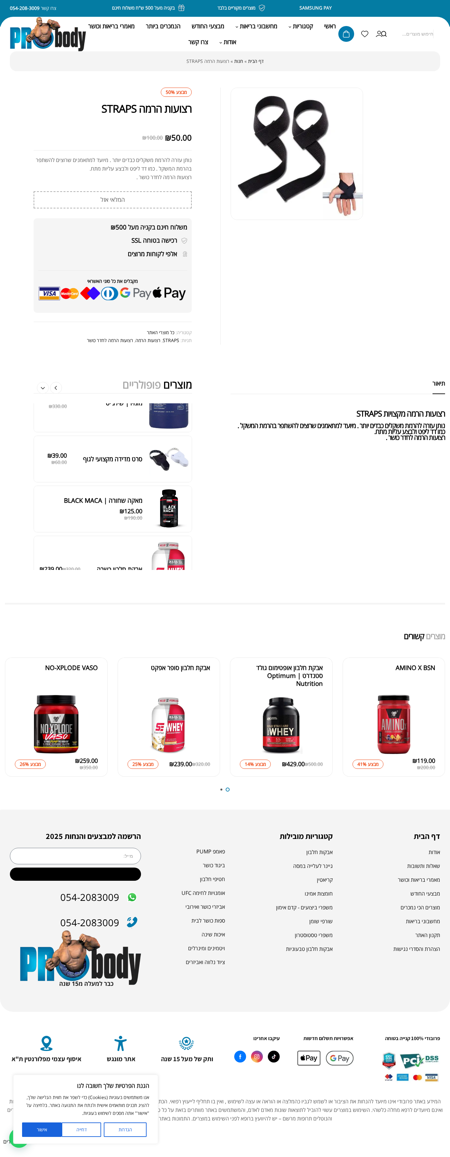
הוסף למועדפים (359, 714)
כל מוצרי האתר (160, 332)
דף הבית (256, 61)
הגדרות (125, 1129)
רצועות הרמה (147, 340)
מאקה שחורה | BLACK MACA (103, 417)
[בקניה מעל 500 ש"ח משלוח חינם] (190, 8)
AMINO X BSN (415, 680)
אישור (42, 1129)
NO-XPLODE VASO (71, 680)
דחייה (81, 1129)
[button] (43, 388)
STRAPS (171, 340)
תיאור (439, 383)
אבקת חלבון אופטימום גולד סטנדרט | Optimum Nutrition (289, 688)
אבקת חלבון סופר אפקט (180, 680)
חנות (238, 61)
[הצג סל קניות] (346, 34)
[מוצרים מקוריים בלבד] (271, 8)
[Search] (383, 34)
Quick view (359, 729)
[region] (85, 1109)
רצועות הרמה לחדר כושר (110, 340)
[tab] (439, 383)
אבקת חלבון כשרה (119, 486)
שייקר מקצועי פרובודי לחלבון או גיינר (97, 544)
